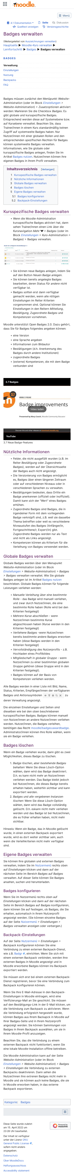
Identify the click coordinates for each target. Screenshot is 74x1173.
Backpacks (9, 79)
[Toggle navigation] (4, 4)
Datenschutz (10, 1155)
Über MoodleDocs (13, 1160)
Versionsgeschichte (57, 26)
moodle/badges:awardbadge (50, 728)
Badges (32, 49)
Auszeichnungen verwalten (40, 41)
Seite (45, 22)
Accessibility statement (16, 1170)
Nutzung (8, 74)
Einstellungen (11, 70)
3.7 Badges (12, 381)
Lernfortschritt (12, 49)
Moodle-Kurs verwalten (37, 45)
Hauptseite (10, 45)
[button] (37, 409)
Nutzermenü (43, 865)
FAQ (5, 84)
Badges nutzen (22, 156)
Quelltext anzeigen (27, 26)
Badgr (18, 953)
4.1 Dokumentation (20, 22)
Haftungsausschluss (14, 1165)
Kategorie (10, 1102)
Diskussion (62, 22)
